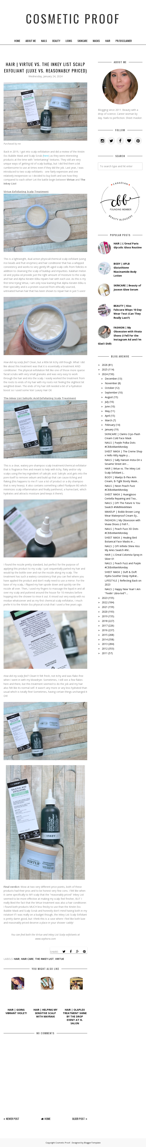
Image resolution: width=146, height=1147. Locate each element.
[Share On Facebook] (71, 951)
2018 (105, 621)
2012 (105, 648)
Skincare (82, 41)
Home (17, 41)
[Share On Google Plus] (77, 951)
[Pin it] (84, 951)
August (109, 397)
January (109, 429)
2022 (105, 602)
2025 (105, 369)
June (107, 406)
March (108, 420)
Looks (69, 41)
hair (17, 959)
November (111, 383)
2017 (105, 625)
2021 (105, 607)
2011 (105, 653)
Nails (44, 41)
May (107, 411)
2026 (105, 365)
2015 (105, 634)
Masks (96, 41)
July (107, 401)
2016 (105, 630)
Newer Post (12, 1119)
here (46, 155)
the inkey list (44, 959)
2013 (105, 644)
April (107, 415)
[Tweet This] (64, 951)
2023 (105, 598)
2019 (105, 616)
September (111, 392)
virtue (59, 959)
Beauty (56, 41)
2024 (105, 374)
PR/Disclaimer (124, 41)
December (111, 378)
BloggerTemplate (92, 1142)
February (110, 424)
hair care (27, 959)
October (109, 388)
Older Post (78, 1119)
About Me (30, 41)
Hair (107, 41)
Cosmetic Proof (73, 18)
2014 (105, 639)
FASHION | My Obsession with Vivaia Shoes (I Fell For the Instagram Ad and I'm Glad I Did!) (120, 335)
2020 (105, 611)
